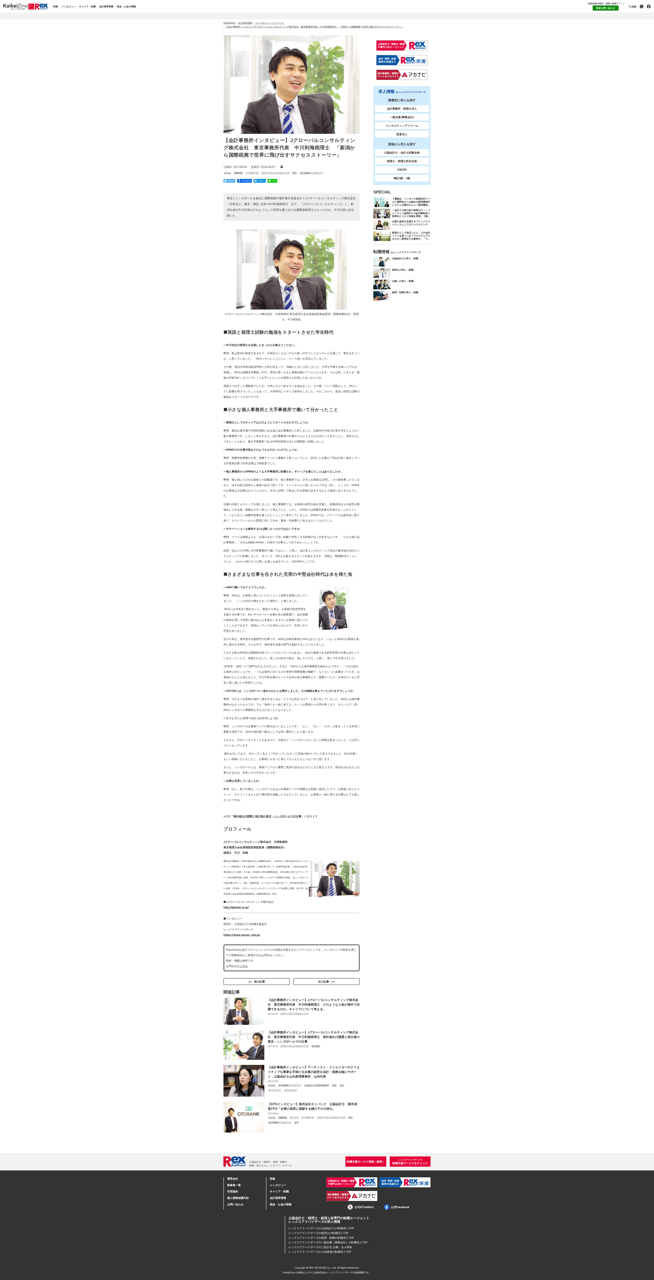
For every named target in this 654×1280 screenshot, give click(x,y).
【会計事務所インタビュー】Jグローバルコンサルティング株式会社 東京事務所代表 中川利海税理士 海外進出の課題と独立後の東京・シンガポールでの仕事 (314, 1036)
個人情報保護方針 (238, 1198)
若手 (296, 1122)
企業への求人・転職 (403, 280)
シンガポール (252, 173)
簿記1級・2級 (402, 178)
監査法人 (401, 134)
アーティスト (275, 1090)
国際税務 (238, 173)
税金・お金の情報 (126, 6)
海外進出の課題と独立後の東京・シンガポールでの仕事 (267, 816)
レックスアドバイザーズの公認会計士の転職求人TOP (321, 1228)
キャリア (294, 1117)
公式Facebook (400, 1207)
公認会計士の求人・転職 (405, 258)
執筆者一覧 (234, 1185)
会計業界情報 (106, 6)
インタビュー (68, 6)
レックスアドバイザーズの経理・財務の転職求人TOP (321, 1237)
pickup (227, 173)
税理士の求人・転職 (403, 269)
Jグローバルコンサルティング (275, 173)
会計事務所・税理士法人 (402, 108)
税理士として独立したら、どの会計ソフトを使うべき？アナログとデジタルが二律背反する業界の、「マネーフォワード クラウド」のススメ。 (411, 238)
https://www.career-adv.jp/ (241, 935)
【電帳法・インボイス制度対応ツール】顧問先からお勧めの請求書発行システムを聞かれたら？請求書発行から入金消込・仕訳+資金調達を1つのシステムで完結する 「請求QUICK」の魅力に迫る (411, 206)
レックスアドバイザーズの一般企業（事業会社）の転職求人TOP (328, 1242)
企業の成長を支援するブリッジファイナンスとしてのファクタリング (411, 223)
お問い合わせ (235, 1204)
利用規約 (232, 1191)
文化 (342, 1085)
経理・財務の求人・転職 (405, 292)
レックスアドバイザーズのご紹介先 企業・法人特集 (320, 1247)
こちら (244, 966)
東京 (295, 173)
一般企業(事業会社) (402, 117)
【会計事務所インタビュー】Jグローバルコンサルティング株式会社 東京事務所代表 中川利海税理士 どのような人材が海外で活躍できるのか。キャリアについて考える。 (314, 1004)
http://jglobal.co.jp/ (236, 907)
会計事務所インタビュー (311, 173)
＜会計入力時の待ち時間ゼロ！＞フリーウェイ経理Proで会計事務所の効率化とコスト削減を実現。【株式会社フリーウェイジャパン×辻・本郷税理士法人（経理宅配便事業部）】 (411, 217)
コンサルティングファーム (402, 125)
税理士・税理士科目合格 (402, 161)
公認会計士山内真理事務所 (316, 1085)
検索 (634, 6)
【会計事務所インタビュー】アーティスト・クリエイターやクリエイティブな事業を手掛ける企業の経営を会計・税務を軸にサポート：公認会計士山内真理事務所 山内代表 (314, 1071)
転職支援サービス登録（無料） (366, 1161)
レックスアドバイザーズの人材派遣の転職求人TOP (320, 1251)
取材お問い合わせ (605, 7)
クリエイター (290, 1090)
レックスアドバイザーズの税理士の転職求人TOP (318, 1233)
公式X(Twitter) (364, 1207)
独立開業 (316, 1046)
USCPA (402, 169)
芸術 (334, 1085)
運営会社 (232, 1178)
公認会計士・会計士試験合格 (402, 152)
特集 (55, 6)
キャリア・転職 (87, 6)
